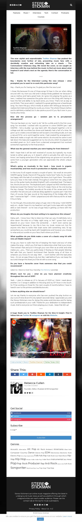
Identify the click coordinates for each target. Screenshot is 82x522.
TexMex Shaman (50, 59)
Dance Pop (39, 453)
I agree (40, 519)
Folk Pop (43, 456)
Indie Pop (38, 459)
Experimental (30, 456)
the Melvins (45, 270)
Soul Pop (33, 468)
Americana (59, 449)
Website (53, 315)
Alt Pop (31, 449)
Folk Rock (50, 456)
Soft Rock (68, 464)
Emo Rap (23, 456)
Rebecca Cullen (27, 52)
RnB (47, 463)
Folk (36, 455)
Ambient (49, 449)
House (28, 459)
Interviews (37, 13)
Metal (69, 459)
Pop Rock (22, 463)
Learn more (67, 516)
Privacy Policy (34, 509)
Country (23, 453)
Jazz (64, 459)
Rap (42, 463)
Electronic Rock (66, 453)
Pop (13, 463)
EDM (47, 452)
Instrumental (57, 459)
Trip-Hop (42, 468)
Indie (33, 459)
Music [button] (25, 13)
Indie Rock (46, 459)
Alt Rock (41, 449)
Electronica (55, 453)
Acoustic (14, 449)
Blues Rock (68, 449)
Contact (54, 13)
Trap (37, 468)
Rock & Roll (61, 464)
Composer (15, 453)
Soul (28, 468)
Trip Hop (50, 468)
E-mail (13, 430)
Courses (41, 17)
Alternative (22, 449)
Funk (56, 456)
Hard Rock (62, 456)
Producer (34, 463)
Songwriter (18, 467)
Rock (53, 463)
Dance (31, 452)
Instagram (35, 315)
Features (16, 13)
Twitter (26, 315)
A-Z (51, 509)
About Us (45, 509)
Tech (46, 13)
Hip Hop (20, 459)
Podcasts (65, 13)
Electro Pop (15, 456)
